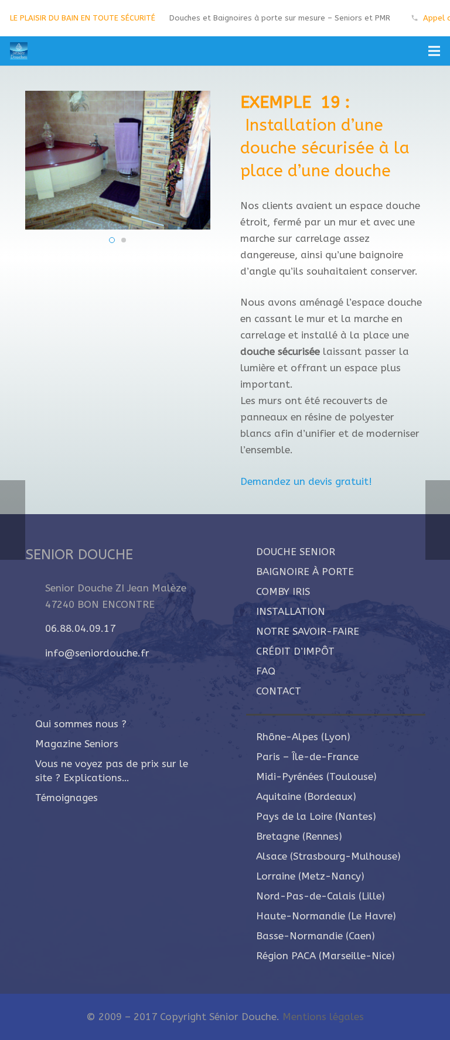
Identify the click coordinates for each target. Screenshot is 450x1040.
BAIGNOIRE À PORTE (305, 571)
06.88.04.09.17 (80, 628)
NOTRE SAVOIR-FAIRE (307, 631)
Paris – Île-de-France (307, 756)
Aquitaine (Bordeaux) (306, 796)
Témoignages (66, 797)
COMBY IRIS (283, 591)
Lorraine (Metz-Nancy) (310, 876)
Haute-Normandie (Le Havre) (326, 916)
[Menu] (434, 51)
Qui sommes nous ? (81, 724)
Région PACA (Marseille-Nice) (325, 956)
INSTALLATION (290, 611)
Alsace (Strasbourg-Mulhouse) (328, 856)
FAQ (265, 671)
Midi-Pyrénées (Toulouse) (316, 776)
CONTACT (278, 691)
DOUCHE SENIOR (295, 551)
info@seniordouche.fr (97, 653)
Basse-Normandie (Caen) (315, 936)
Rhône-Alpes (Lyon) (303, 737)
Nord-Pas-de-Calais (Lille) (320, 896)
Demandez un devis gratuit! (306, 481)
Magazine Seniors (76, 744)
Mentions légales (323, 1016)
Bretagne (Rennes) (299, 836)
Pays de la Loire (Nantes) (316, 816)
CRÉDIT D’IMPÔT (295, 651)
